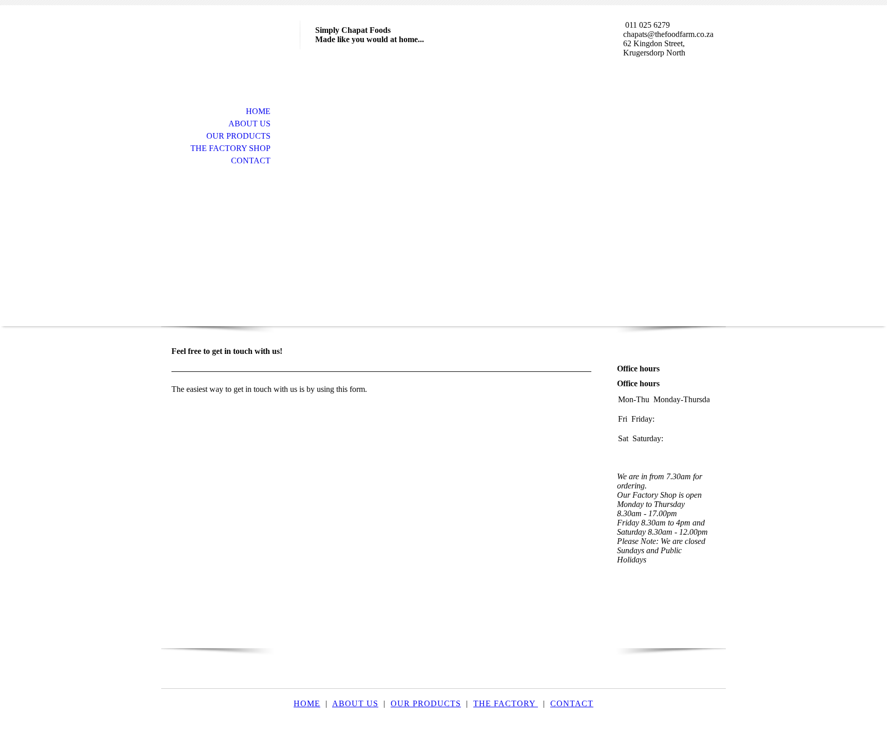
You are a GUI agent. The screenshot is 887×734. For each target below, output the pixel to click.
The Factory (505, 703)
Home (258, 111)
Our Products (238, 135)
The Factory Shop (230, 148)
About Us (249, 123)
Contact (251, 160)
